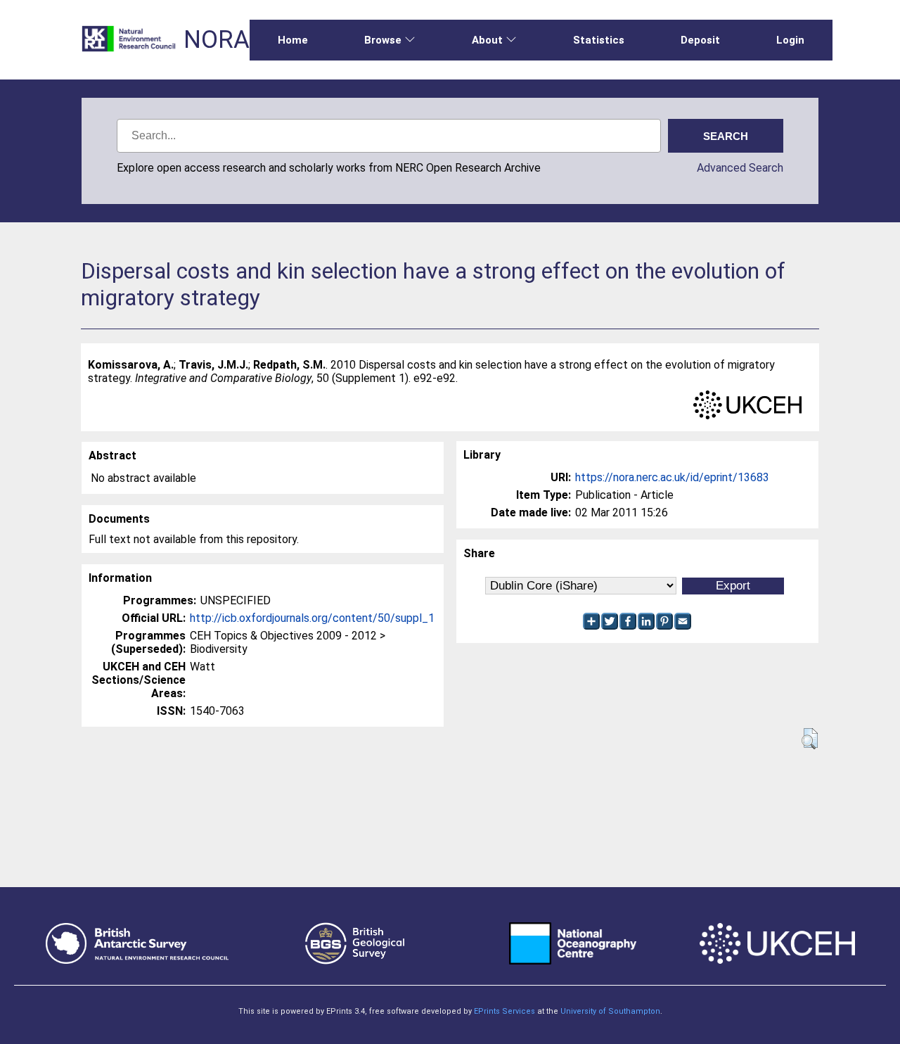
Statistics (598, 40)
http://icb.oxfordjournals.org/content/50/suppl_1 (312, 618)
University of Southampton (610, 1011)
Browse (382, 40)
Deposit (700, 40)
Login (790, 40)
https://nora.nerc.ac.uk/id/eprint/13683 (672, 477)
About (487, 40)
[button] (810, 738)
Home (293, 40)
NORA (217, 39)
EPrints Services (504, 1011)
